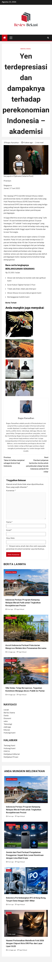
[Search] (48, 37)
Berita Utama (26, 49)
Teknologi (8, 724)
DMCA (7, 751)
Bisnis (9, 870)
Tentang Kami (9, 745)
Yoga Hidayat (20, 609)
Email (9, 530)
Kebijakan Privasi (11, 757)
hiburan (7, 730)
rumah (6, 710)
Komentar (11, 490)
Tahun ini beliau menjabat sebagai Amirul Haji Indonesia (14, 461)
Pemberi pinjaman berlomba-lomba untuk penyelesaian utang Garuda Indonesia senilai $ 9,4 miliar (37, 464)
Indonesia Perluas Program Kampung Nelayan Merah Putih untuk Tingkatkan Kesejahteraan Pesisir (23, 603)
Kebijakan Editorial (12, 754)
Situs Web (10, 538)
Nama (9, 522)
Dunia (6, 715)
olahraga (7, 727)
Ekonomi (7, 718)
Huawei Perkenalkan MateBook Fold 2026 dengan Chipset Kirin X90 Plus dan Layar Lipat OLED (25, 943)
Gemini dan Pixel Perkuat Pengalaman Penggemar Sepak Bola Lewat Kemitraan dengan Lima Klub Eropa (25, 855)
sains (6, 721)
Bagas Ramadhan (12, 143)
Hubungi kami (9, 732)
